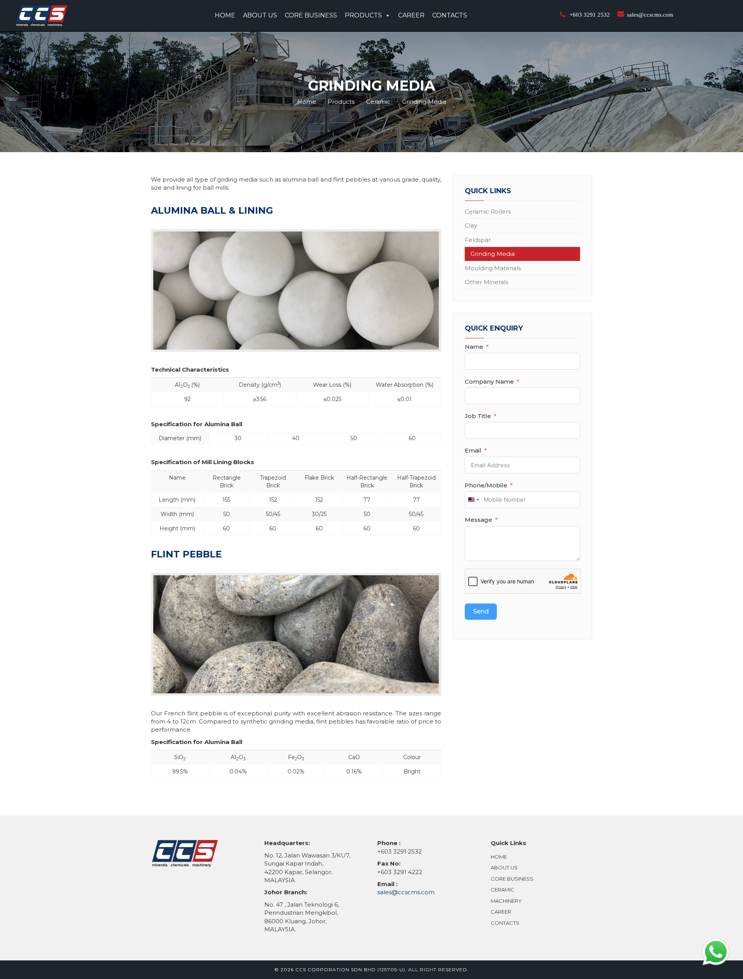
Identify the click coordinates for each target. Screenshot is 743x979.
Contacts (449, 15)
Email (473, 450)
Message (478, 519)
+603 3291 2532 (590, 15)
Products (363, 15)
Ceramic (502, 889)
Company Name (489, 381)
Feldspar (478, 239)
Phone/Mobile (486, 485)
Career (411, 15)
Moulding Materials (493, 268)
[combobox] (473, 500)
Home (225, 15)
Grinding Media (493, 253)
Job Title (478, 416)
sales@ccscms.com (650, 15)
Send (481, 611)
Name (474, 346)
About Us (260, 15)
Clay (471, 225)
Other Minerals (486, 282)
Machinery (506, 901)
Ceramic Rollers (488, 211)
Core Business (311, 15)
